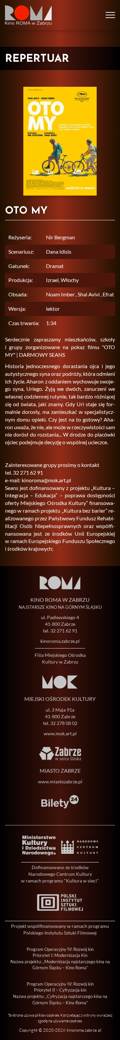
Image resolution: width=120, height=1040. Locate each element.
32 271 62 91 (63, 630)
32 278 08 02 (63, 723)
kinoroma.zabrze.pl (60, 641)
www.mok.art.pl (60, 733)
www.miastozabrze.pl (60, 781)
